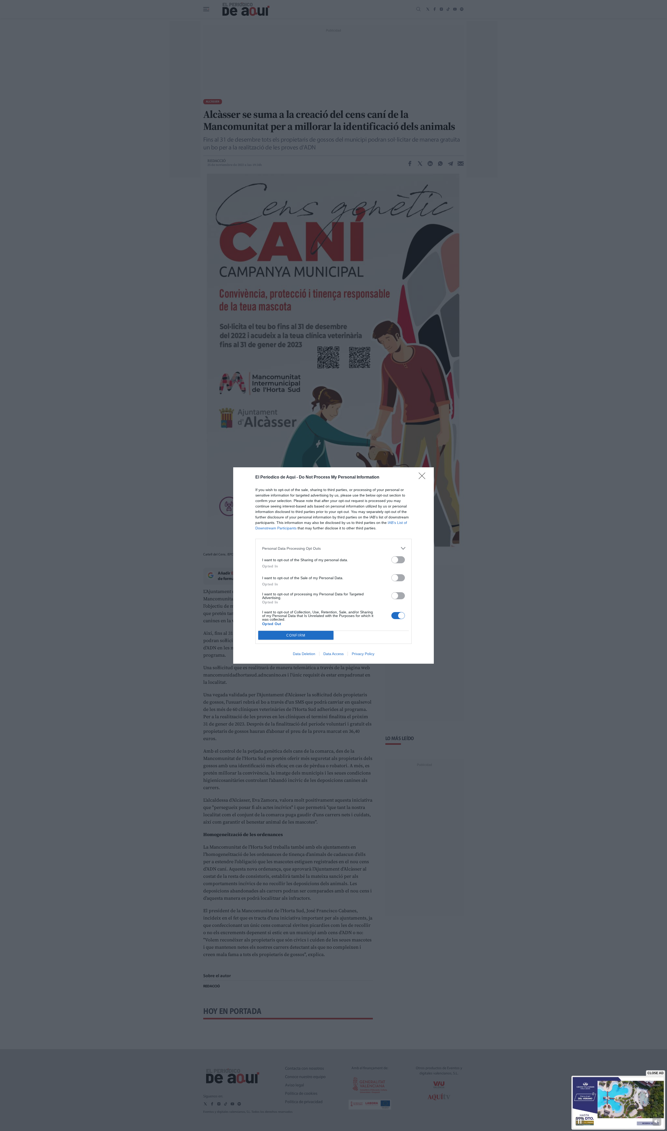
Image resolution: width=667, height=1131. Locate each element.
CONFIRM (296, 635)
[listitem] (333, 548)
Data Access (333, 654)
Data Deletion (304, 654)
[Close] (424, 477)
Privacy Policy (363, 654)
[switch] (398, 559)
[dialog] (333, 565)
